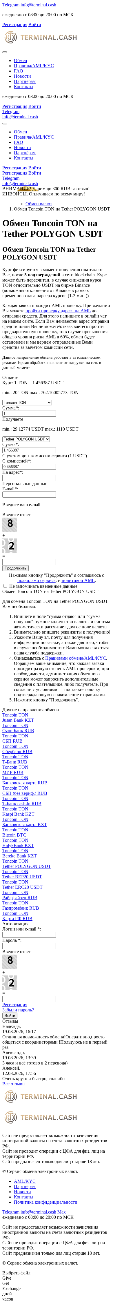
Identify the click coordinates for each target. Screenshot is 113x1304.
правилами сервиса (36, 580)
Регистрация (14, 1004)
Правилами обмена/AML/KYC (75, 658)
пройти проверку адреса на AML (58, 310)
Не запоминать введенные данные (42, 586)
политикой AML (78, 580)
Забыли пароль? (18, 1009)
